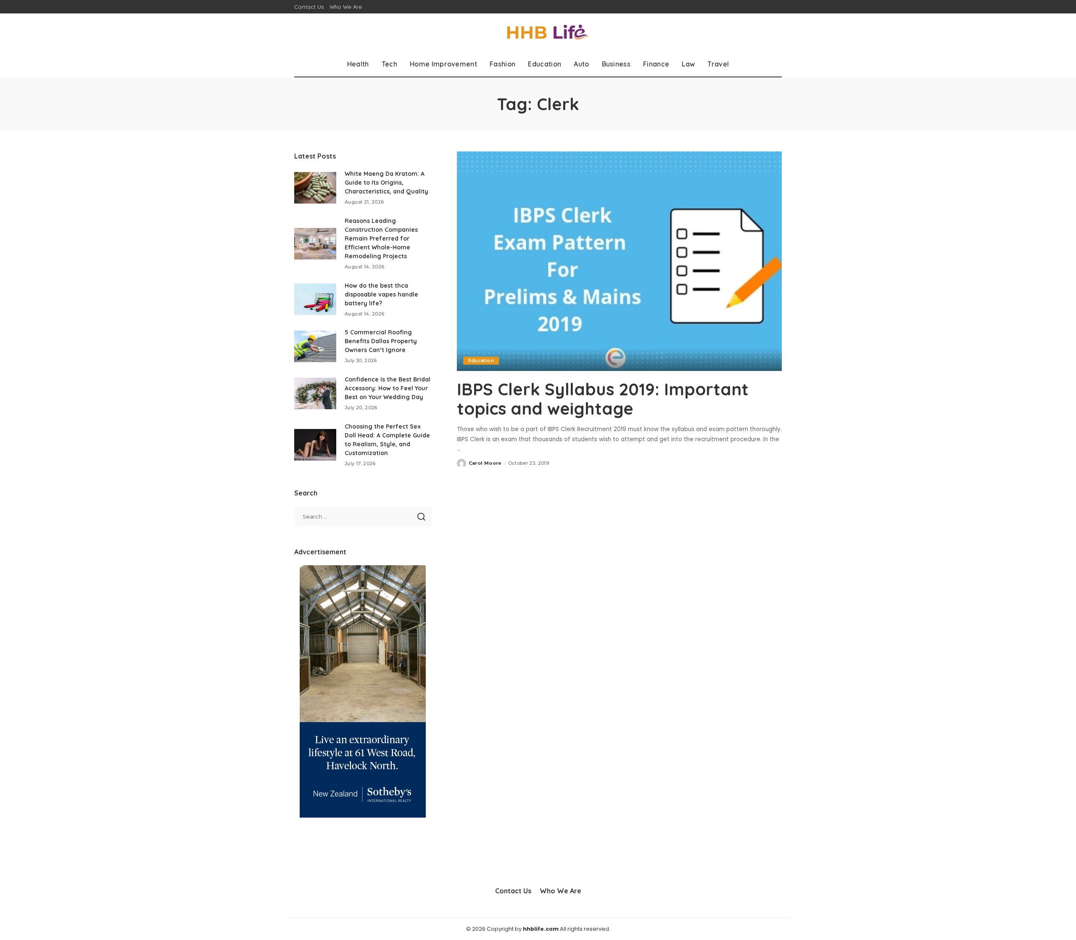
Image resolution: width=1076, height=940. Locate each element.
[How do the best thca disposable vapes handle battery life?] (315, 299)
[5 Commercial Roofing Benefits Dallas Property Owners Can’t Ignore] (315, 346)
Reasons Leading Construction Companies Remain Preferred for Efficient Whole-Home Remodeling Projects (381, 238)
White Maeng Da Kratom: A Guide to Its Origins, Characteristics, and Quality (386, 182)
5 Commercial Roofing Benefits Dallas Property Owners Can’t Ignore (381, 341)
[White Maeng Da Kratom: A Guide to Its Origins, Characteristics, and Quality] (315, 188)
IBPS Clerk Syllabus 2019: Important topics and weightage (603, 399)
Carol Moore (485, 463)
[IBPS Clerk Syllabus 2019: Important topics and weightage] (619, 261)
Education (481, 360)
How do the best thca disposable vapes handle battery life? (381, 294)
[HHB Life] (538, 32)
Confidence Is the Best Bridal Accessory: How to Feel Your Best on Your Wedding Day (387, 388)
